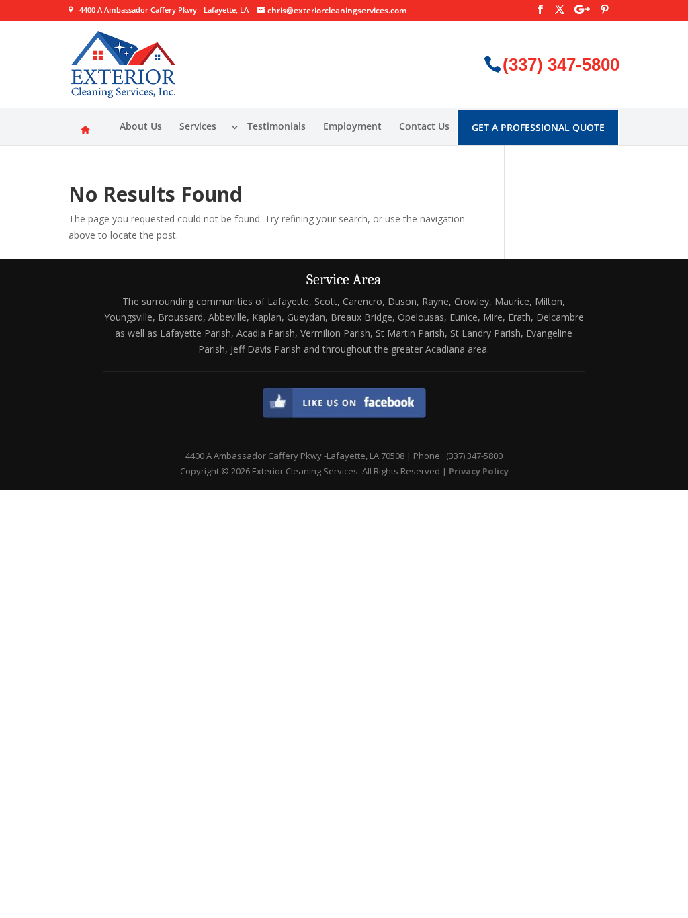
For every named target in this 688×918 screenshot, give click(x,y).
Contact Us (424, 126)
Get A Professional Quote (538, 127)
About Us (141, 126)
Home (85, 128)
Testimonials (276, 126)
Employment (352, 126)
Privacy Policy (479, 471)
